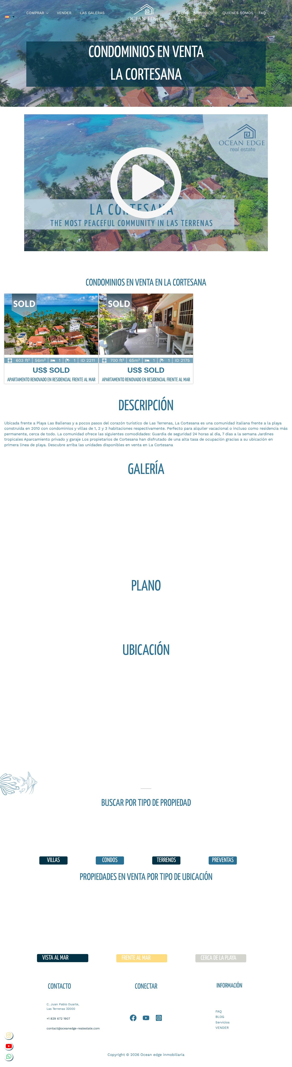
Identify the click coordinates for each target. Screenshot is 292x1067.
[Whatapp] (133, 1017)
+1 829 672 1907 (58, 1018)
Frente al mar (136, 958)
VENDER (222, 1028)
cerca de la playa (218, 958)
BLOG (219, 1017)
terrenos (166, 860)
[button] (46, 13)
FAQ (218, 1011)
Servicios (222, 1022)
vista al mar (55, 958)
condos (110, 860)
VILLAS (53, 860)
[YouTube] (146, 1017)
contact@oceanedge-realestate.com (73, 1028)
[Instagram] (158, 1017)
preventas (223, 860)
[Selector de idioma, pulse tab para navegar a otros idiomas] (10, 16)
